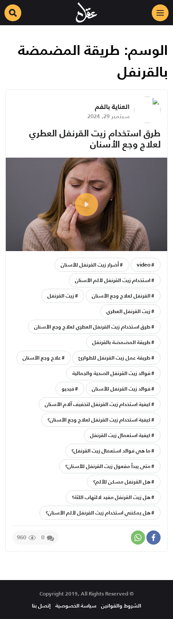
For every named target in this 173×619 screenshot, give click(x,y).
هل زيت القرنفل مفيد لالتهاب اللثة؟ (111, 497)
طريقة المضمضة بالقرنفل (121, 342)
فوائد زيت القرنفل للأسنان (121, 388)
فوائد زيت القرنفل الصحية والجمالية (111, 373)
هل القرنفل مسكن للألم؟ (121, 481)
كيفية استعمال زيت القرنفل (120, 435)
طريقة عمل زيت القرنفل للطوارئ (114, 357)
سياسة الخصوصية (75, 605)
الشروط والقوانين (121, 605)
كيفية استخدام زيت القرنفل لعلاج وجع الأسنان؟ (98, 419)
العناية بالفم (112, 106)
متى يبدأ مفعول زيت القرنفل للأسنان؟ (107, 466)
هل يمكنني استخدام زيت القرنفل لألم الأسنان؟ (98, 512)
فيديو (68, 388)
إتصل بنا (41, 605)
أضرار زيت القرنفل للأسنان (90, 264)
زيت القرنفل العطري (128, 311)
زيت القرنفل (60, 295)
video (143, 264)
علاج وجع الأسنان (42, 357)
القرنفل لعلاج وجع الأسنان (121, 295)
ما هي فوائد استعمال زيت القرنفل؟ (110, 450)
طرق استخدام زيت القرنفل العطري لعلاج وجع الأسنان (95, 138)
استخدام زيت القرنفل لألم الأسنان (112, 280)
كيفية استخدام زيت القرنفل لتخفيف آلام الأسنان (97, 404)
